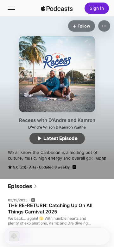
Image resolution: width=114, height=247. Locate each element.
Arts (32, 167)
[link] (22, 186)
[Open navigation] (11, 8)
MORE (101, 158)
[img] (56, 8)
